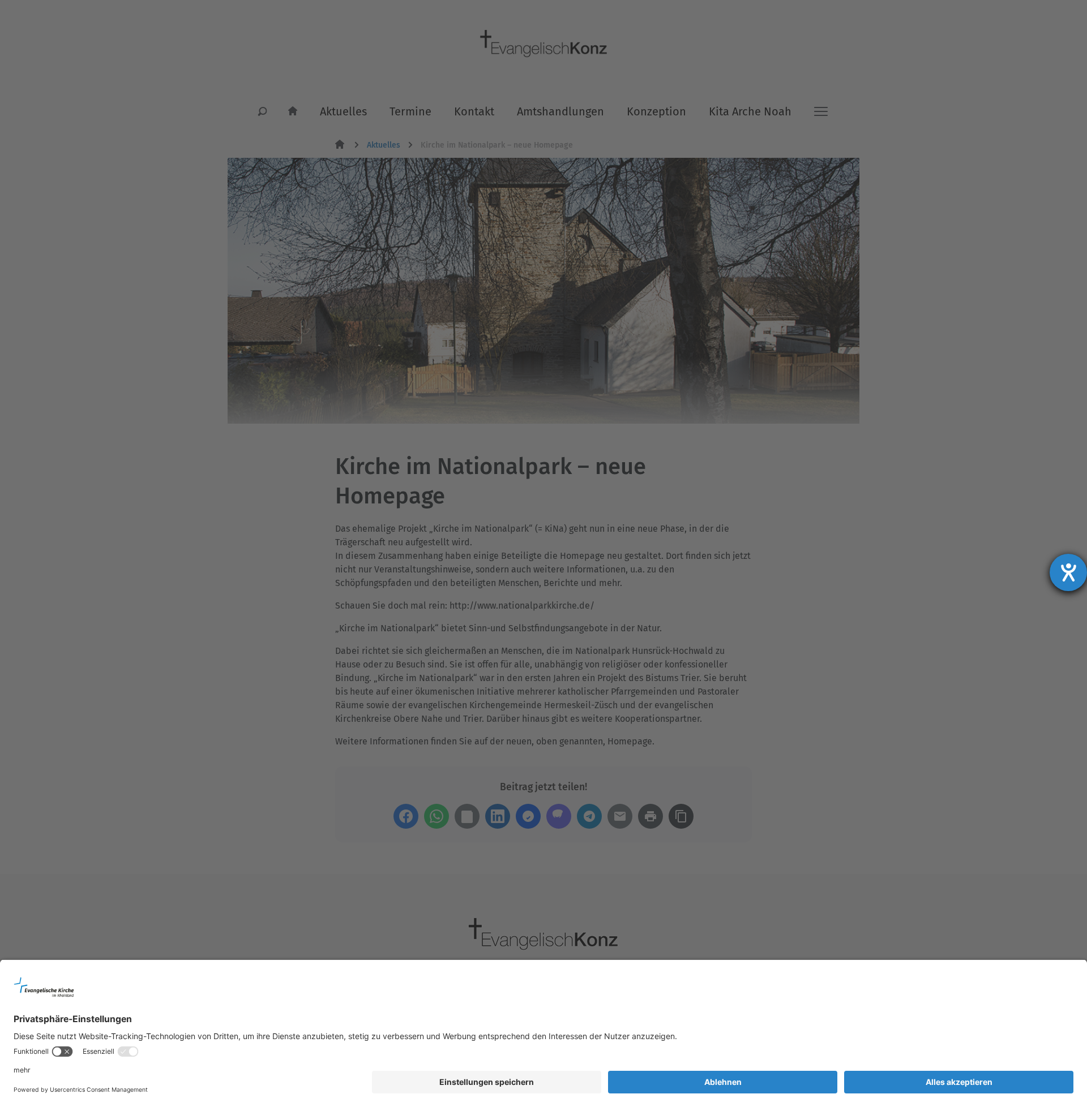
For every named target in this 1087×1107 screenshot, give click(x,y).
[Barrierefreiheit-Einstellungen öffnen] (1068, 572)
